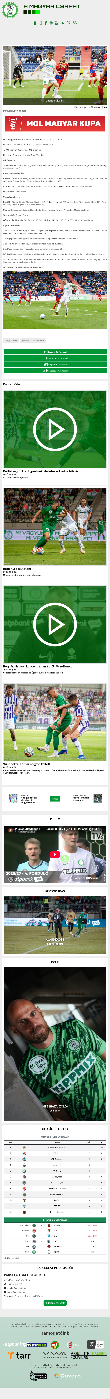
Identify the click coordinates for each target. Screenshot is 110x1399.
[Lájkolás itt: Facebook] (55, 351)
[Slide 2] (55, 960)
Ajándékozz (55, 950)
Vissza (55, 798)
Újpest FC (57, 1176)
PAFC (56, 1252)
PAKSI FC (57, 1181)
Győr (27, 1247)
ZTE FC (57, 1217)
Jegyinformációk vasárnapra (81, 799)
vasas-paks (39, 341)
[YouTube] (56, 24)
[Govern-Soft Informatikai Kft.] (67, 1386)
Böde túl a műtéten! (17, 569)
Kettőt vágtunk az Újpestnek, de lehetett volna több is (40, 471)
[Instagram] (51, 24)
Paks (27, 1262)
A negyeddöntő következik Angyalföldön (29, 800)
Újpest (56, 1262)
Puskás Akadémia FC (57, 1158)
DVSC (56, 1211)
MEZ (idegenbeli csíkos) (55, 1117)
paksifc (25, 341)
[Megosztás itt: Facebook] (55, 358)
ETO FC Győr (57, 1193)
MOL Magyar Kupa (98, 107)
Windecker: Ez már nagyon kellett (26, 764)
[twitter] (69, 23)
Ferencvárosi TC (57, 1205)
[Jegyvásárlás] (35, 23)
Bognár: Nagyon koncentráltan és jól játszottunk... (37, 666)
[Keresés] (75, 24)
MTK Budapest (57, 1170)
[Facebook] (45, 24)
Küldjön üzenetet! (55, 1313)
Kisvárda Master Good (57, 1199)
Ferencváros (24, 1236)
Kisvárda (25, 1241)
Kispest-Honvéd (56, 1223)
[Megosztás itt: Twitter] (55, 364)
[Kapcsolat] (41, 23)
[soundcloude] (62, 23)
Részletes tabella (13, 1269)
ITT (30, 150)
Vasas (56, 1164)
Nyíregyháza (57, 1187)
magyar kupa (11, 341)
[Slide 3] (60, 960)
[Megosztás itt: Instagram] (55, 370)
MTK (27, 1257)
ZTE (55, 1247)
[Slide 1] (50, 960)
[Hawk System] (38, 1386)
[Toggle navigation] (9, 38)
